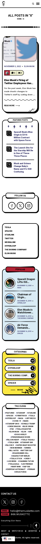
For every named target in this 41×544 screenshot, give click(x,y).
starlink (32, 413)
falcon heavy (13, 440)
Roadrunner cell (21, 453)
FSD (12, 429)
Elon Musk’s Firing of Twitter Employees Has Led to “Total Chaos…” (17, 83)
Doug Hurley (21, 434)
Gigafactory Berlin (21, 456)
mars (26, 421)
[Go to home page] (3, 3)
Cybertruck (21, 416)
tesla (32, 416)
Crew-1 (28, 459)
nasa (21, 418)
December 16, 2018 (24, 316)
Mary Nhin (16, 467)
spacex (10, 416)
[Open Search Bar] (33, 4)
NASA (19, 288)
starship (21, 413)
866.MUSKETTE (20, 514)
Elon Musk (29, 67)
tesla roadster (24, 429)
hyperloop (11, 418)
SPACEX (9, 231)
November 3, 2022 (12, 67)
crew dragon (14, 426)
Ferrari (31, 469)
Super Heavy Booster (26, 445)
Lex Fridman (27, 464)
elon (24, 432)
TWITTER (9, 238)
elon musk (14, 432)
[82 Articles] (7, 73)
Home (19, 19)
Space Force (20, 472)
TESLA (8, 227)
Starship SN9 (27, 442)
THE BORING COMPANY (16, 249)
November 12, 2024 (24, 286)
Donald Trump (28, 424)
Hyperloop (21, 303)
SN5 (30, 432)
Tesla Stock (16, 459)
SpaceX (20, 334)
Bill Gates (14, 450)
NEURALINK (10, 242)
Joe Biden (12, 461)
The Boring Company (25, 318)
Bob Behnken (16, 448)
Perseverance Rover (21, 437)
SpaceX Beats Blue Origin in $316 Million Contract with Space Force (23, 136)
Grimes (28, 448)
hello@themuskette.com (25, 510)
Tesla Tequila (28, 440)
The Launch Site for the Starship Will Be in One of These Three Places (23, 152)
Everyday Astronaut (16, 469)
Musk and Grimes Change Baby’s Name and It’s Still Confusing (23, 167)
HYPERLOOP (10, 246)
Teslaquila (14, 464)
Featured (10, 413)
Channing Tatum (26, 461)
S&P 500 (26, 467)
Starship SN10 (13, 424)
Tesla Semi (13, 442)
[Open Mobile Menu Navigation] (38, 4)
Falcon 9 (10, 445)
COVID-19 (17, 421)
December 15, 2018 (24, 301)
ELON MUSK (10, 253)
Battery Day (26, 450)
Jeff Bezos (31, 418)
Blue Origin (28, 426)
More (20, 390)
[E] (20, 48)
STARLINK (9, 234)
